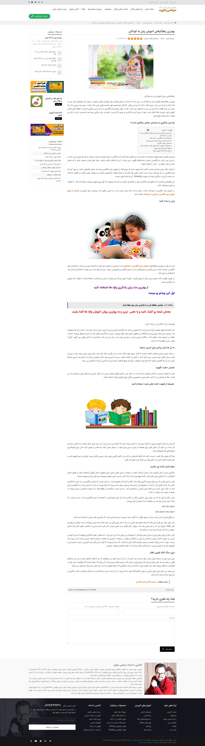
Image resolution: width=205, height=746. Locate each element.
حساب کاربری (154, 2)
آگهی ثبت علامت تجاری (93, 715)
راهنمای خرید (164, 2)
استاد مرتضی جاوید (139, 740)
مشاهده (58, 104)
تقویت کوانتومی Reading (117, 730)
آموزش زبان (155, 101)
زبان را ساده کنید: (164, 135)
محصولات (107, 9)
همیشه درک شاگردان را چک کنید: (159, 138)
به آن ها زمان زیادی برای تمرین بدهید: (158, 140)
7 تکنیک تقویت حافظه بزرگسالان (51, 167)
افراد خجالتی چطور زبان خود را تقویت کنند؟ (48, 160)
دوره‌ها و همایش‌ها (95, 9)
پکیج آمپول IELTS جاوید (53, 38)
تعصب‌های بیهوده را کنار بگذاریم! (51, 171)
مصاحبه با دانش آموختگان (92, 730)
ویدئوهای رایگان (136, 9)
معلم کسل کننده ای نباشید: (162, 148)
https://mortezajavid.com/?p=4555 (82, 590)
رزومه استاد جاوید (95, 719)
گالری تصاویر (74, 9)
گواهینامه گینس (95, 722)
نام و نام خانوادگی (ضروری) (166, 606)
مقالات (83, 9)
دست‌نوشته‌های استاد (144, 719)
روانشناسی (147, 715)
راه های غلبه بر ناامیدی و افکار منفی (53, 100)
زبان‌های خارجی (147, 23)
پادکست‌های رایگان (121, 9)
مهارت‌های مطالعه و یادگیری (125, 23)
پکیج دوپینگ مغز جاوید (48, 65)
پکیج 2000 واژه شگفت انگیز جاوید (45, 71)
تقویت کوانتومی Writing (118, 726)
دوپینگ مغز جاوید (120, 712)
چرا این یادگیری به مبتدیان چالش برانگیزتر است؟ (155, 133)
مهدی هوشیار (143, 742)
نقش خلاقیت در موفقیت (53, 175)
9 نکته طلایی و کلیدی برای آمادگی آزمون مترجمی (49, 179)
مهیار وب (156, 742)
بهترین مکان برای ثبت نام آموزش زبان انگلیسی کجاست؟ (49, 148)
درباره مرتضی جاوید (59, 9)
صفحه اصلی (149, 9)
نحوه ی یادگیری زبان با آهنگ (52, 153)
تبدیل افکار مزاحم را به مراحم (116, 722)
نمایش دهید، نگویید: (163, 143)
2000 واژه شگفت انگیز (119, 715)
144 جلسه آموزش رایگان (55, 114)
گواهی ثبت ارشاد (95, 726)
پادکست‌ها (147, 730)
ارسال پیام (169, 649)
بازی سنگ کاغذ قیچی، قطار (161, 151)
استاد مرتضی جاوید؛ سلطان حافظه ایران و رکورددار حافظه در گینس (167, 9)
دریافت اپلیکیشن (41, 16)
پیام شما (172, 617)
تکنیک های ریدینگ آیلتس (53, 157)
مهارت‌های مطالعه (145, 722)
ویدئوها (148, 726)
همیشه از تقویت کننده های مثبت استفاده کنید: (155, 145)
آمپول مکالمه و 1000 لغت (118, 719)
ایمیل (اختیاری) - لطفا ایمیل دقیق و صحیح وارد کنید (102, 606)
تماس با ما (173, 2)
